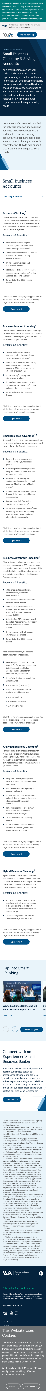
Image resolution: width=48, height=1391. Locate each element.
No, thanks (30, 1386)
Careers (6, 1325)
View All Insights (30, 1029)
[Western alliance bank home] (8, 35)
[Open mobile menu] (41, 35)
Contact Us (11, 1099)
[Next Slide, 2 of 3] (15, 1029)
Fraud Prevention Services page (28, 18)
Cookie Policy (28, 1361)
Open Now (15, 309)
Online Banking (27, 34)
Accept (12, 1386)
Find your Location (11, 1305)
